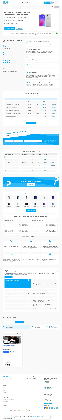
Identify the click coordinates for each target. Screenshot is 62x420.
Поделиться (45, 408)
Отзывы (26, 6)
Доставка (29, 6)
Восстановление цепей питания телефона (13, 113)
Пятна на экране (24, 165)
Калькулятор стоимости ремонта (8, 399)
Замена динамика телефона (11, 116)
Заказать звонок (31, 184)
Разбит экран (24, 159)
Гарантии (33, 6)
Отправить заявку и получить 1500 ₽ (33, 141)
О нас (23, 6)
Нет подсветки (24, 167)
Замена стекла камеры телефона (11, 107)
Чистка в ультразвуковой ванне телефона (13, 104)
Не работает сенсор (25, 170)
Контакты (49, 6)
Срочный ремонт (15, 6)
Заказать (53, 101)
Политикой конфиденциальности (23, 323)
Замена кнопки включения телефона (12, 110)
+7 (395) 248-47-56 (24, 2)
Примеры (4, 385)
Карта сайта (5, 405)
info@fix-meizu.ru (47, 386)
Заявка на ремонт (44, 6)
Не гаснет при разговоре (25, 162)
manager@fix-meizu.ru (48, 388)
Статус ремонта (56, 6)
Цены (19, 6)
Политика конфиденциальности (31, 413)
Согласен (47, 416)
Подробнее (31, 248)
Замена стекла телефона (10, 101)
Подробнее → (53, 159)
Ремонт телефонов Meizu (31, 378)
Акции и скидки (37, 6)
